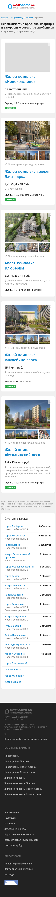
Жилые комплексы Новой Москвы (23, 788)
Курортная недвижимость (19, 834)
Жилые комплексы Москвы (19, 783)
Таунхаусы (10, 818)
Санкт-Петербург (14, 845)
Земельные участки (15, 829)
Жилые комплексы (14, 777)
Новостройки (11, 755)
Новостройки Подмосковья (19, 772)
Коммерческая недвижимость (21, 839)
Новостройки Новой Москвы (20, 766)
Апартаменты (12, 812)
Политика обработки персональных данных (25, 739)
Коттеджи (9, 823)
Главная (4, 18)
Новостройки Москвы (16, 761)
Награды (9, 874)
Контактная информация (18, 869)
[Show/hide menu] (3, 6)
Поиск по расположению (18, 863)
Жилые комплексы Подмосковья (22, 794)
